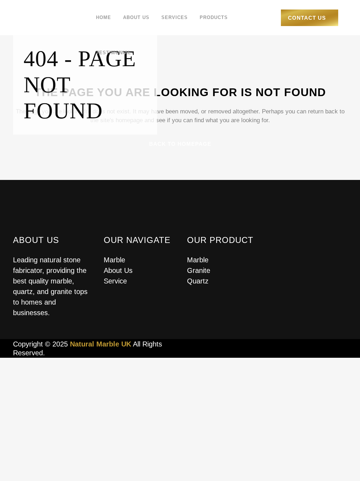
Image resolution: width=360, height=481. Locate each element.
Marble (114, 260)
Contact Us (307, 18)
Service (115, 281)
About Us (118, 270)
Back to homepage (180, 144)
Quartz (197, 281)
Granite (198, 270)
